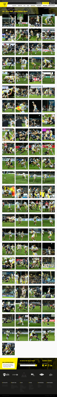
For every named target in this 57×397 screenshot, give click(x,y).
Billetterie (51, 395)
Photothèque (15, 9)
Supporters (7, 9)
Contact (54, 395)
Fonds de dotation (51, 5)
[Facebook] (50, 3)
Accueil (3, 9)
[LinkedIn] (54, 3)
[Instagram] (48, 365)
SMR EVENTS (45, 5)
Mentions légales (47, 395)
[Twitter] (51, 3)
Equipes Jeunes (22, 391)
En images (10, 9)
